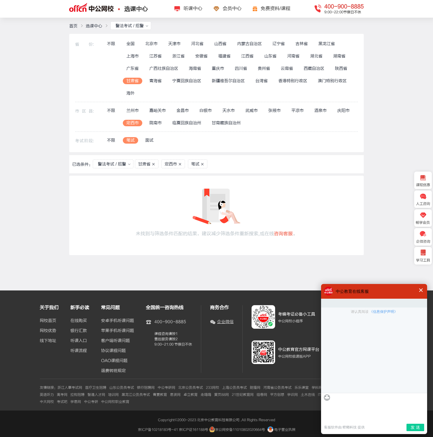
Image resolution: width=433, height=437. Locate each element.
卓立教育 (191, 395)
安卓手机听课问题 (117, 321)
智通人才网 (96, 395)
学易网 (75, 402)
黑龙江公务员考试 (136, 395)
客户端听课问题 (115, 341)
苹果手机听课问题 (117, 331)
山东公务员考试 (121, 388)
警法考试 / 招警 (129, 25)
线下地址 (48, 341)
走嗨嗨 (206, 395)
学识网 (292, 395)
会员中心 (232, 8)
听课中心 (193, 8)
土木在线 (308, 395)
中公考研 (91, 402)
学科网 (317, 388)
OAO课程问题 (114, 361)
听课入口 (78, 341)
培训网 (113, 395)
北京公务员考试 (190, 388)
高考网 (62, 395)
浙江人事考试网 (69, 388)
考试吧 (62, 402)
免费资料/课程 (275, 8)
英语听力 (47, 395)
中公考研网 (166, 388)
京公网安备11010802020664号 (240, 430)
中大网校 (47, 402)
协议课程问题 (113, 351)
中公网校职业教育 (115, 402)
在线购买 (78, 321)
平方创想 (277, 395)
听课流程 (78, 351)
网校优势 (48, 331)
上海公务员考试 (234, 388)
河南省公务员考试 (277, 388)
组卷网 (262, 395)
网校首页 (48, 321)
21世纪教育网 (243, 395)
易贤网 (175, 395)
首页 (73, 26)
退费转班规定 (113, 371)
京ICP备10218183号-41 (158, 430)
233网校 (212, 388)
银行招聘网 (146, 388)
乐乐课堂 (302, 388)
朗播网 (255, 388)
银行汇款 (78, 331)
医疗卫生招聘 (95, 388)
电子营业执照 (284, 430)
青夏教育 (160, 395)
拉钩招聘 (77, 395)
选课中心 (136, 9)
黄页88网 (221, 395)
